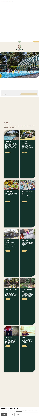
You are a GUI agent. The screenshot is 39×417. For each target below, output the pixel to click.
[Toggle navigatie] (19, 42)
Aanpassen (11, 414)
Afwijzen (18, 414)
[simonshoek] (19, 47)
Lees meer (8, 152)
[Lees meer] (11, 135)
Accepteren (4, 414)
